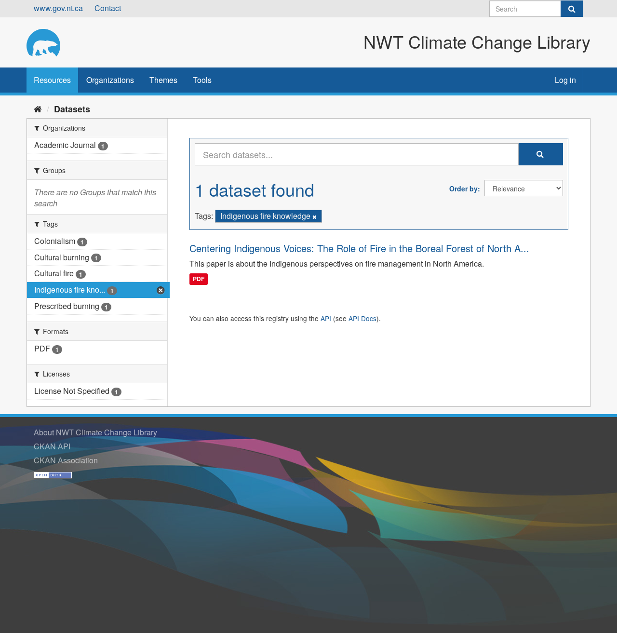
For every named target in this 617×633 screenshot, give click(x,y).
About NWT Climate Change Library (95, 432)
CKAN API (52, 446)
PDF (198, 279)
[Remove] (314, 216)
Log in (565, 79)
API (326, 318)
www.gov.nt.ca (58, 7)
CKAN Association (66, 460)
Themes (163, 79)
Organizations (110, 79)
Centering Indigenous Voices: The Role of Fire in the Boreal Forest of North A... (359, 248)
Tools (202, 79)
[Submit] (572, 8)
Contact (107, 7)
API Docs (362, 318)
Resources (52, 79)
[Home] (38, 108)
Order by (463, 188)
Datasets (72, 109)
